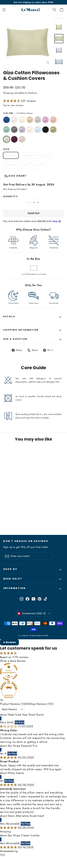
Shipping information (21, 329)
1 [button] (0, 855)
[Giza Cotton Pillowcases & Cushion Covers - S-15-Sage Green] (12, 520)
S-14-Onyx (45, 129)
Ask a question (15, 339)
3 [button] (4, 855)
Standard (11, 155)
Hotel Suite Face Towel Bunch (26, 715)
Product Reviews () (14, 704)
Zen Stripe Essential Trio (22, 746)
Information (14, 588)
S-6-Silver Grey (37, 120)
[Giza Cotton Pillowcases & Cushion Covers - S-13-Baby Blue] (5, 520)
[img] (9, 726)
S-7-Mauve (45, 120)
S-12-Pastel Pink (30, 129)
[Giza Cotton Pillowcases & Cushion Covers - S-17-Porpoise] (23, 520)
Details (9, 316)
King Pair (11, 165)
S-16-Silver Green (6, 139)
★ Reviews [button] (9, 642)
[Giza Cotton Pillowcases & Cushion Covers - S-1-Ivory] (12, 517)
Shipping (8, 92)
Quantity (10, 196)
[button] (12, 101)
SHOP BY (10, 569)
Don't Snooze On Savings (25, 541)
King (46, 155)
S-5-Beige (30, 120)
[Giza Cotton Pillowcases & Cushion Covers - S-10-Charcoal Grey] (34, 517)
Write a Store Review (13, 661)
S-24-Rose (53, 120)
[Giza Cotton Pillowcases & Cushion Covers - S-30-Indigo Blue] (5, 517)
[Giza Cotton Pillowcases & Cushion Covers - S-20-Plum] (19, 520)
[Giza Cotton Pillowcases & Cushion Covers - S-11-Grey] (37, 517)
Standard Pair (30, 155)
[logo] (30, 9)
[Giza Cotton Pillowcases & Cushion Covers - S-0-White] (8, 517)
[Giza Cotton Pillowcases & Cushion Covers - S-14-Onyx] (8, 520)
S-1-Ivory (22, 120)
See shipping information (15, 189)
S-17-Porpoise (22, 139)
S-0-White (14, 120)
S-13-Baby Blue (37, 129)
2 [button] (2, 855)
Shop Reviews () (41, 704)
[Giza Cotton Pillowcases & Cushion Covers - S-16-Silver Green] (16, 520)
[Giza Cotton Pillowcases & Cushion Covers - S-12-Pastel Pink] (41, 517)
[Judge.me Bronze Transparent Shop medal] (33, 672)
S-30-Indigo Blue (6, 120)
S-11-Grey (22, 129)
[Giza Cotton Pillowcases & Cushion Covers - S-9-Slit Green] (30, 517)
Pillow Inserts (16, 773)
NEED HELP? (12, 578)
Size (6, 149)
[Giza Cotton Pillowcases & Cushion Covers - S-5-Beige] (16, 517)
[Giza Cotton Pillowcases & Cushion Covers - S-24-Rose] (26, 517)
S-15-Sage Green (53, 129)
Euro (25, 165)
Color (18, 113)
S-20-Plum (14, 139)
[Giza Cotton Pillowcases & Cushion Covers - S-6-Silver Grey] (19, 517)
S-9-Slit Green (6, 129)
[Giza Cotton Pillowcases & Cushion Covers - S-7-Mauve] (23, 517)
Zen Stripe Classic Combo (24, 835)
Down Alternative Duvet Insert (26, 816)
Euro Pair (39, 165)
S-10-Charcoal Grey (14, 129)
